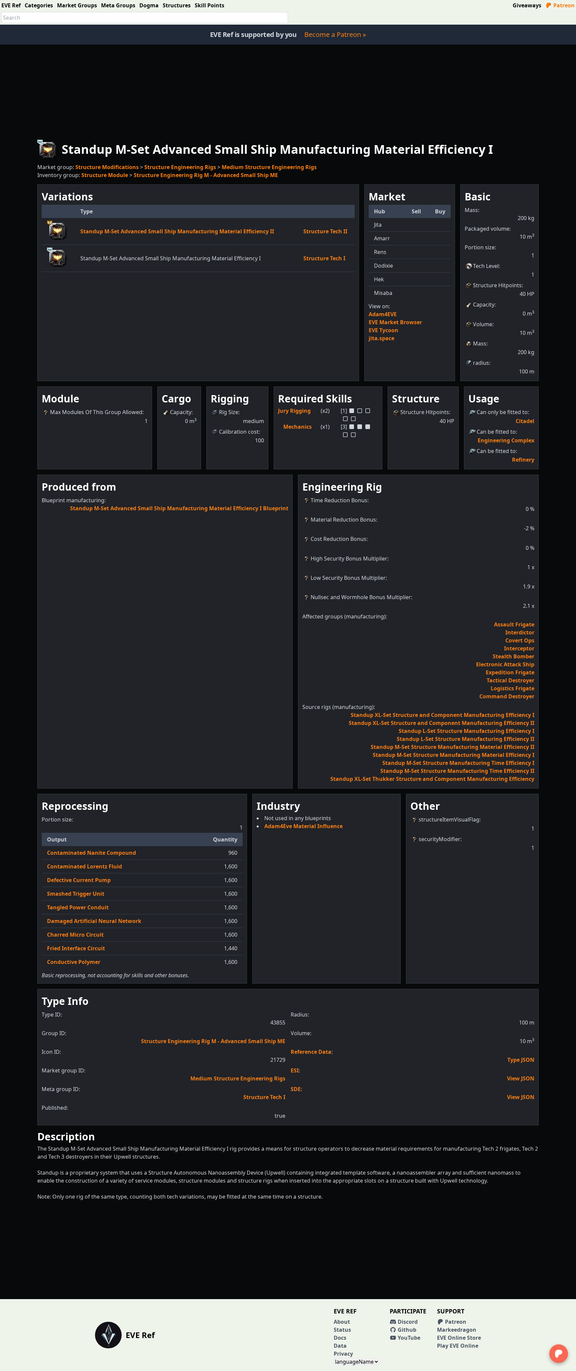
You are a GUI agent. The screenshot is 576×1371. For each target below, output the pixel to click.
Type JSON (520, 1059)
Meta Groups (118, 5)
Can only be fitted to (502, 412)
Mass (479, 343)
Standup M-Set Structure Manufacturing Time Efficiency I (458, 763)
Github (406, 1329)
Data (340, 1345)
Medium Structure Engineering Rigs (269, 167)
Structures (177, 5)
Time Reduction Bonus (339, 500)
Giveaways (527, 5)
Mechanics (297, 426)
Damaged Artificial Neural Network (94, 921)
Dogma (149, 5)
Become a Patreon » (335, 34)
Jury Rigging (294, 410)
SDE (296, 1089)
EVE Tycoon (383, 330)
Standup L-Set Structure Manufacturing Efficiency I (466, 731)
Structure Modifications (107, 167)
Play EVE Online (457, 1345)
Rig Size (228, 412)
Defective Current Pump (79, 880)
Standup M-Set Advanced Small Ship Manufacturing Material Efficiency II (177, 231)
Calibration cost (239, 431)
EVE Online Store (459, 1337)
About (342, 1321)
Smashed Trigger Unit (75, 893)
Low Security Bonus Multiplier (348, 577)
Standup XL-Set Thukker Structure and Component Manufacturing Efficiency (432, 779)
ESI (295, 1070)
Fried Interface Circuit (76, 948)
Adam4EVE (383, 314)
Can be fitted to (496, 431)
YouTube (408, 1337)
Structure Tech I (324, 258)
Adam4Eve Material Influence (303, 826)
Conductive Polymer (73, 962)
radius (481, 362)
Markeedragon (456, 1329)
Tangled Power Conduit (78, 907)
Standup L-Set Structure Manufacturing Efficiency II (465, 739)
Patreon (563, 5)
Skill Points (209, 5)
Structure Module (104, 175)
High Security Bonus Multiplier (349, 558)
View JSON (520, 1078)
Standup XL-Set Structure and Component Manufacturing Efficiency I (442, 715)
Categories (39, 5)
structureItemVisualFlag (449, 819)
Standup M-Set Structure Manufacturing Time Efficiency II (457, 771)
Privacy (343, 1353)
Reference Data (311, 1051)
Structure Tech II (325, 231)
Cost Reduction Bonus (338, 539)
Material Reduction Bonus (343, 519)
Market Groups (77, 5)
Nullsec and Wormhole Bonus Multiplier (361, 597)
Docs (340, 1337)
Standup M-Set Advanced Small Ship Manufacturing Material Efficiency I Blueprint (179, 508)
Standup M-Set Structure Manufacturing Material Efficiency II (452, 747)
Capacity (483, 304)
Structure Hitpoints (497, 285)
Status (342, 1329)
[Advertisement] (288, 91)
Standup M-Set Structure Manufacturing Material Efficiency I (453, 755)
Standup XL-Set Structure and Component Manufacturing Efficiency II (441, 723)
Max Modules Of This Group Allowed (96, 412)
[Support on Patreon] (558, 1353)
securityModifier (439, 839)
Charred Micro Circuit (75, 934)
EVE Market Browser (395, 322)
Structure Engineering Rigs (180, 167)
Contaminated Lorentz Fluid (84, 866)
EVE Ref (11, 5)
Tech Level (486, 266)
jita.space (381, 338)
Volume (482, 324)
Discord (407, 1321)
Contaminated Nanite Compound (91, 852)
